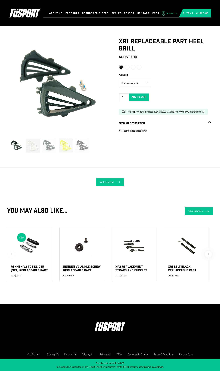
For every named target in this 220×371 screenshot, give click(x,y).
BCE (122, 363)
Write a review (107, 182)
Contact (143, 13)
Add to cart (139, 97)
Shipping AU (88, 354)
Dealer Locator (122, 13)
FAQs (155, 13)
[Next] (208, 254)
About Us (55, 13)
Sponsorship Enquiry (138, 354)
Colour (123, 75)
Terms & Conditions (163, 354)
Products (72, 13)
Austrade (158, 367)
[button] (103, 39)
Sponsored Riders (95, 13)
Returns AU (105, 354)
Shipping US (52, 354)
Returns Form (186, 354)
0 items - (196, 13)
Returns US (70, 354)
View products (196, 211)
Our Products (34, 354)
